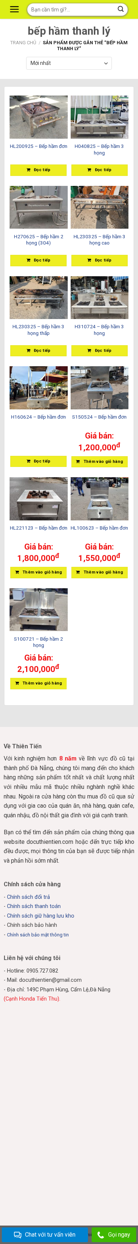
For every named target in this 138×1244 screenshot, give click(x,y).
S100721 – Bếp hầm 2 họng (38, 642)
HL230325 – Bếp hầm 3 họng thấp (38, 329)
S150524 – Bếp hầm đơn (99, 417)
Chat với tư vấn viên (50, 1234)
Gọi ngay (119, 1234)
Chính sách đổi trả (28, 897)
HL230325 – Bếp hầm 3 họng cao (99, 239)
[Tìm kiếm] (121, 9)
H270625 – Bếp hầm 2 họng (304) (38, 239)
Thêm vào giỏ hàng (103, 461)
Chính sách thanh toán (34, 906)
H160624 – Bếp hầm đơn (38, 417)
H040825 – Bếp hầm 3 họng (99, 149)
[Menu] (15, 9)
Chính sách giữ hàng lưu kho (40, 916)
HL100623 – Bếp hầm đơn (99, 528)
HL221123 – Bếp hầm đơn (38, 528)
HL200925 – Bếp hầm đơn (38, 146)
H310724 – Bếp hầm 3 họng (99, 329)
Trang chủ (23, 42)
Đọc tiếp (42, 169)
